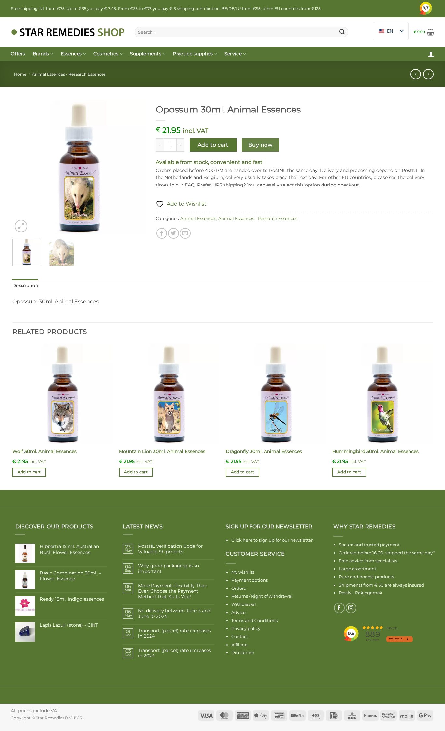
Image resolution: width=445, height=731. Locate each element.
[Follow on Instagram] (351, 608)
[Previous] (23, 167)
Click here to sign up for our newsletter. (272, 540)
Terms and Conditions (254, 620)
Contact (239, 636)
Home (20, 74)
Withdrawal (243, 604)
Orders (238, 588)
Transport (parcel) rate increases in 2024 (174, 633)
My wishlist (242, 571)
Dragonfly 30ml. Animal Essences (264, 451)
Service (233, 54)
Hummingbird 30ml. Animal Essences (375, 451)
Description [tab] (25, 285)
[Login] (431, 54)
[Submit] (342, 32)
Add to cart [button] (29, 472)
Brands (41, 54)
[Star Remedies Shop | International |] (68, 32)
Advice (238, 612)
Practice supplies (193, 54)
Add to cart (213, 145)
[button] (424, 32)
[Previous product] (428, 74)
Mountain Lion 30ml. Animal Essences (162, 451)
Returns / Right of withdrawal (262, 596)
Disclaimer (242, 652)
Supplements (145, 54)
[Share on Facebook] (161, 233)
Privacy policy (245, 628)
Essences (71, 54)
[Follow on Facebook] (339, 608)
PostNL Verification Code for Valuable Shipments (170, 549)
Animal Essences (198, 218)
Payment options (249, 580)
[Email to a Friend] (185, 233)
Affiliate (239, 644)
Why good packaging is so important (168, 568)
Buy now (260, 145)
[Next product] (415, 74)
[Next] (135, 167)
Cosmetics (106, 54)
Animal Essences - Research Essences (69, 74)
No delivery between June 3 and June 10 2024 (174, 613)
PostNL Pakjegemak (360, 592)
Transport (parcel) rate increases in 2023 (174, 653)
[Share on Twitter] (173, 233)
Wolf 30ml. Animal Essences (44, 451)
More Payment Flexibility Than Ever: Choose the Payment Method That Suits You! (172, 591)
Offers (18, 54)
